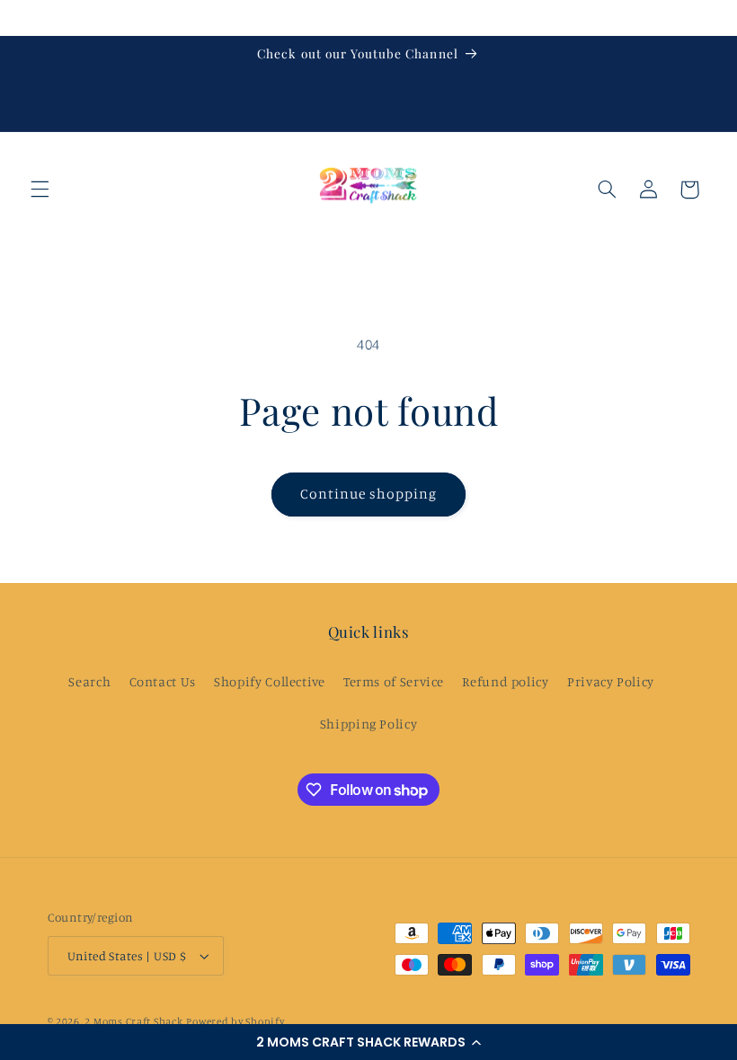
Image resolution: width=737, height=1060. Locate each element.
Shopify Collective (269, 681)
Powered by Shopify (235, 1021)
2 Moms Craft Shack (133, 1021)
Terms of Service (393, 681)
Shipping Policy (368, 723)
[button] (368, 1042)
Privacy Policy (610, 681)
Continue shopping (369, 493)
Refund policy (505, 681)
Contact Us (162, 681)
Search (89, 681)
